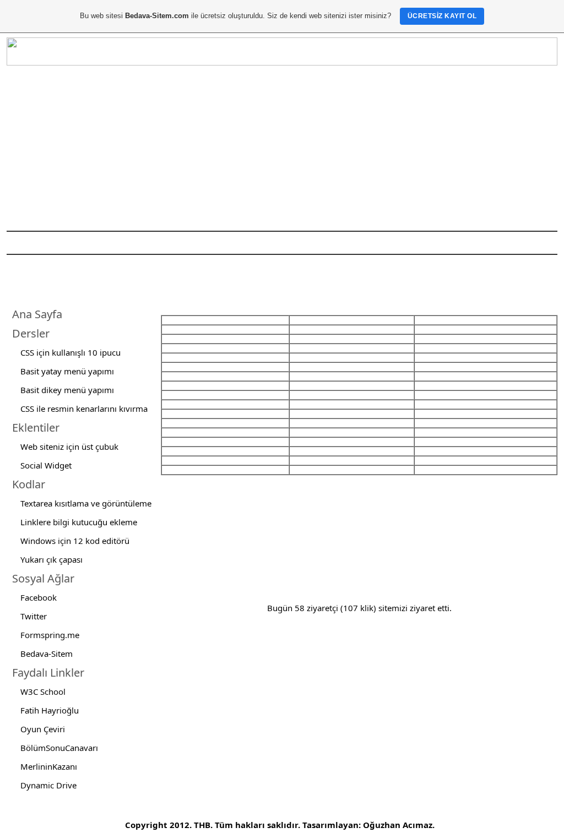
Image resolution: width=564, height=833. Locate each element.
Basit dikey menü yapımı (67, 389)
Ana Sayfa (37, 314)
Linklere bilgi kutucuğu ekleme (78, 521)
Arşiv (305, 242)
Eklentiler (35, 427)
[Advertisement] (282, 148)
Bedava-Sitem (46, 653)
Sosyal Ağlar (43, 578)
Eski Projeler (261, 242)
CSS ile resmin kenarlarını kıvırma (84, 408)
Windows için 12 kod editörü (74, 540)
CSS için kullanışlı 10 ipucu (70, 352)
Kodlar (28, 484)
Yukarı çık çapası (51, 559)
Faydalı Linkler (48, 672)
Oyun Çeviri (42, 728)
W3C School (43, 691)
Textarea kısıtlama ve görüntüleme (85, 503)
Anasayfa (29, 242)
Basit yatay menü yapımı (67, 371)
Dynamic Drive (48, 785)
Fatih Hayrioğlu (49, 710)
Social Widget (46, 465)
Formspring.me (49, 634)
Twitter (33, 616)
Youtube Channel (368, 242)
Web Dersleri (155, 242)
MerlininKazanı (48, 766)
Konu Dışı (208, 242)
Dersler (31, 333)
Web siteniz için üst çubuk (69, 446)
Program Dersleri (89, 242)
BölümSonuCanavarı (59, 747)
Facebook (38, 597)
